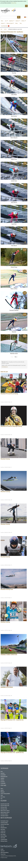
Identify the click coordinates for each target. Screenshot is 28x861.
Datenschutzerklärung (4, 852)
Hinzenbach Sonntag (5, 459)
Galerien (5, 29)
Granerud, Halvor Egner (5, 824)
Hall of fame (3, 797)
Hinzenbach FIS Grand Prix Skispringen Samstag (11, 426)
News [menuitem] (2, 20)
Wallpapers (3, 791)
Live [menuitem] (6, 20)
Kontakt (2, 849)
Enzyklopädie (3, 783)
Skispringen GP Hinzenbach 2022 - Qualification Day (12, 752)
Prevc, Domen (3, 834)
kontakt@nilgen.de (5, 366)
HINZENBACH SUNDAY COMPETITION (9, 654)
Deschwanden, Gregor (4, 821)
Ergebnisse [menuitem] (11, 20)
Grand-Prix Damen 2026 (5, 805)
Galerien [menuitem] (2, 23)
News (2, 771)
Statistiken (2, 778)
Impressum (2, 850)
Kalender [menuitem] (17, 20)
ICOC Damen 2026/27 (4, 815)
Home (1, 29)
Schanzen (2, 780)
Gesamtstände (3, 774)
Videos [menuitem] (16, 23)
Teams (2, 795)
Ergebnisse (2, 773)
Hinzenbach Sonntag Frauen (7, 589)
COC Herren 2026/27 (4, 814)
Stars (1, 798)
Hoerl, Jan (2, 826)
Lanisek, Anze (3, 831)
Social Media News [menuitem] (5, 26)
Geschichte (3, 781)
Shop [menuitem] (21, 23)
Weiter (16, 356)
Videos (2, 788)
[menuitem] (25, 17)
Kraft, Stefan (3, 829)
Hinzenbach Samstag (5, 491)
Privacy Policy (13, 3)
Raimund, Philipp (4, 836)
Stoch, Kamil (3, 837)
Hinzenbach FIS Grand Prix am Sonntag (9, 393)
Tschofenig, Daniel (4, 839)
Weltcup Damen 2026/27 (5, 812)
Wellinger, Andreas (4, 841)
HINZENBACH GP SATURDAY (7, 687)
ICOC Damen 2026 (4, 809)
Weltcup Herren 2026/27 (5, 810)
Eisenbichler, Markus (4, 822)
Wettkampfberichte (4, 776)
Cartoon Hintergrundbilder (5, 793)
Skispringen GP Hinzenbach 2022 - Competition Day (12, 720)
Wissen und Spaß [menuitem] (10, 23)
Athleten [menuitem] (23, 20)
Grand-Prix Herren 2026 (5, 804)
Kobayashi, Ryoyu (4, 827)
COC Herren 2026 (4, 807)
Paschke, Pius (3, 832)
